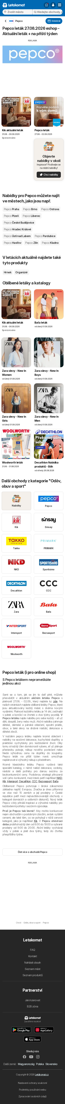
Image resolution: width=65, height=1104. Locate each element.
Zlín (31, 242)
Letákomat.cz (41, 1074)
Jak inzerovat (32, 1000)
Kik (4, 781)
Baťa (55, 781)
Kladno (50, 242)
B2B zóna (32, 1006)
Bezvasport (45, 781)
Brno (30, 209)
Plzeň (11, 216)
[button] (53, 5)
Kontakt (32, 956)
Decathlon (25, 781)
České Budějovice (19, 222)
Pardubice (45, 236)
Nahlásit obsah (32, 962)
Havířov (12, 242)
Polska (40, 1064)
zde (55, 701)
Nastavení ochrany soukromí (32, 1082)
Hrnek (7, 272)
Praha (11, 209)
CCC (34, 781)
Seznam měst (32, 969)
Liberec (31, 216)
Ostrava (50, 209)
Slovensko (51, 1064)
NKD (59, 778)
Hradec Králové (17, 229)
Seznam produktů (32, 975)
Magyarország (26, 1064)
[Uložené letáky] (46, 5)
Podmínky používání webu (32, 1089)
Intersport (12, 781)
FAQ (32, 949)
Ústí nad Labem (17, 236)
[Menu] (59, 5)
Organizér (21, 272)
